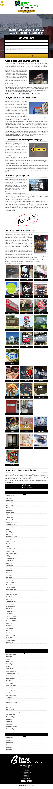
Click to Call (23, 10)
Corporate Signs (10, 676)
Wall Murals (9, 630)
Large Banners (10, 558)
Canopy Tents (9, 517)
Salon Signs (9, 721)
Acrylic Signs (9, 500)
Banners (8, 507)
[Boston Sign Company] (26, 759)
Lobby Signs (9, 563)
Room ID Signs (10, 597)
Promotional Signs (11, 589)
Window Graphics (10, 640)
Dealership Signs (10, 678)
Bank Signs (9, 656)
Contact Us (32, 10)
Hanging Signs (10, 551)
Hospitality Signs (10, 690)
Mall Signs (9, 700)
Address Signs (10, 503)
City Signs (8, 666)
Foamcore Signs (10, 548)
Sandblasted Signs (11, 601)
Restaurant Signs (10, 717)
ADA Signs (9, 498)
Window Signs (9, 642)
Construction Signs (11, 671)
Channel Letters (10, 520)
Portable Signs (10, 580)
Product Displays (10, 587)
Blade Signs (9, 510)
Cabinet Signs (9, 515)
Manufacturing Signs (11, 702)
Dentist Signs (9, 680)
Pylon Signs (9, 592)
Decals (8, 529)
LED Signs (8, 556)
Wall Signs (9, 633)
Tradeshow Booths (11, 618)
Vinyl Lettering (10, 623)
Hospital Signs (10, 688)
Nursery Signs (9, 707)
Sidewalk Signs (10, 604)
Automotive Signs (11, 654)
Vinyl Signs (9, 749)
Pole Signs (9, 577)
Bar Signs (8, 659)
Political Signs (10, 709)
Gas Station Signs (11, 685)
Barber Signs (9, 661)
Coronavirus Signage (11, 522)
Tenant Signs (9, 613)
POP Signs (9, 575)
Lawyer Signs (9, 697)
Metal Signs (9, 568)
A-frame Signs (10, 495)
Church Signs (9, 664)
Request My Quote (26, 56)
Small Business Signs (11, 726)
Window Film (9, 637)
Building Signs (10, 512)
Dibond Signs (9, 532)
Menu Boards (9, 565)
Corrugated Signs (10, 524)
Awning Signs (9, 505)
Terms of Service (26, 775)
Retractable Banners (11, 594)
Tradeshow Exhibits (11, 621)
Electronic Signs (10, 541)
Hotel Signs (9, 692)
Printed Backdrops (11, 584)
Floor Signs (9, 546)
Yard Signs (9, 645)
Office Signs (9, 572)
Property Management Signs (13, 712)
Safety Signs (9, 599)
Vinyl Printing (9, 625)
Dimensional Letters (11, 536)
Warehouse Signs (10, 729)
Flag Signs (9, 544)
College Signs (9, 668)
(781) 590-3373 (27, 8)
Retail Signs (9, 719)
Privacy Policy (26, 773)
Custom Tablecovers (11, 527)
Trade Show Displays (11, 616)
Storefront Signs (10, 606)
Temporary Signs (10, 611)
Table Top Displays (11, 609)
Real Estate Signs (10, 714)
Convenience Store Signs (12, 673)
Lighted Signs (9, 560)
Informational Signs (11, 553)
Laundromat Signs (11, 695)
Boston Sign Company (26, 772)
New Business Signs (11, 704)
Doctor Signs (9, 683)
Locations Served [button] (26, 778)
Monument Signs (10, 570)
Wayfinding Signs (10, 635)
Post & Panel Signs (11, 582)
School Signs (9, 724)
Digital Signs (9, 534)
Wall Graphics (9, 628)
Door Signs (9, 539)
